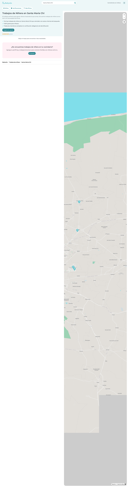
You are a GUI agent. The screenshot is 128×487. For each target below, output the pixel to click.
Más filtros (28, 8)
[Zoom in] (124, 14)
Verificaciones (16, 8)
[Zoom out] (124, 17)
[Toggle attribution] (125, 484)
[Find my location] (124, 21)
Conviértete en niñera (114, 3)
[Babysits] (7, 3)
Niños (7, 8)
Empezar (32, 53)
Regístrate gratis (8, 30)
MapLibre (114, 484)
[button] (73, 267)
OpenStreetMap (120, 484)
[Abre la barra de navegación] (124, 2)
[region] (95, 249)
